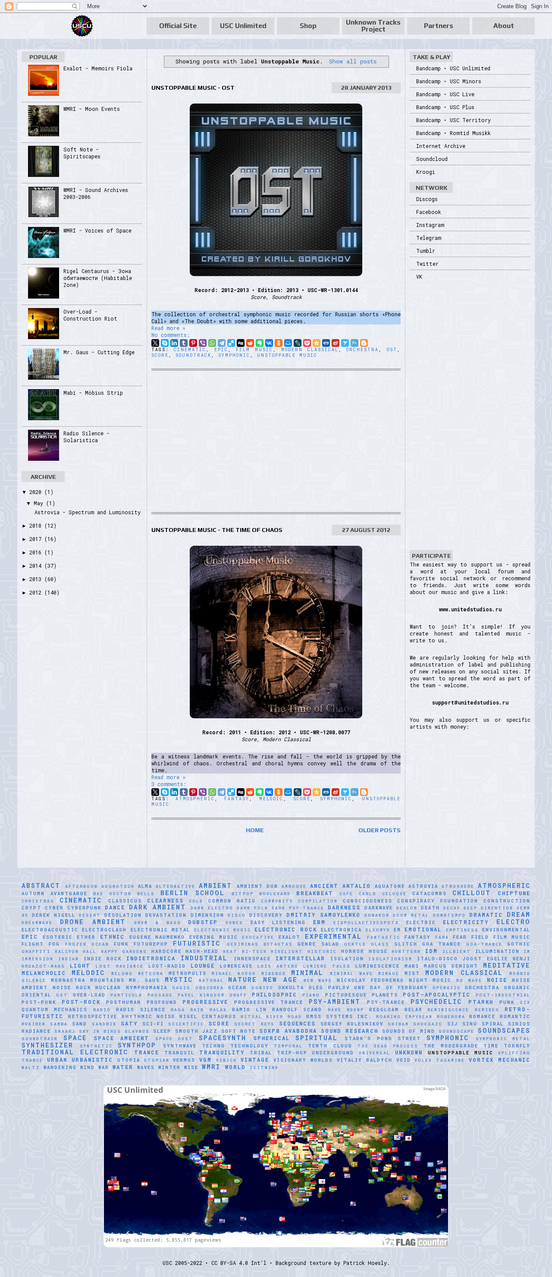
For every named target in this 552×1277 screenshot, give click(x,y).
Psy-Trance (386, 1002)
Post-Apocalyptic (436, 994)
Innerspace (252, 959)
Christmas (38, 901)
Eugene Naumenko (157, 937)
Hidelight (287, 951)
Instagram (430, 224)
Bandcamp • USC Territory (453, 119)
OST (392, 349)
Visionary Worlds (303, 1060)
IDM (431, 950)
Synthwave (180, 1046)
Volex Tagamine (439, 1060)
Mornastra (68, 980)
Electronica (341, 930)
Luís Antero (277, 966)
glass (380, 944)
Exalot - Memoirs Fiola (97, 68)
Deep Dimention (488, 908)
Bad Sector (112, 893)
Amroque (294, 886)
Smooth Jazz (196, 1031)
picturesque (346, 995)
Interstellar (300, 958)
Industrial (204, 958)
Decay (451, 908)
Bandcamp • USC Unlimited (453, 68)
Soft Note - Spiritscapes (81, 153)
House (378, 951)
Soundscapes (504, 1030)
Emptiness (462, 930)
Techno (213, 1046)
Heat (230, 951)
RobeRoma (451, 1016)
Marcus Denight (451, 966)
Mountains (107, 980)
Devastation (166, 915)
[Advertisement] (276, 441)
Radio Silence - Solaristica (86, 436)
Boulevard (275, 893)
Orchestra (362, 349)
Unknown (409, 1052)
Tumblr (425, 250)
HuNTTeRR (406, 951)
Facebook (428, 211)
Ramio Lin (249, 1010)
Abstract (41, 885)
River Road (284, 1016)
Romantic (515, 1016)
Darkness (344, 907)
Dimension (207, 915)
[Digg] (241, 343)
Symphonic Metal (503, 1038)
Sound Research (349, 1030)
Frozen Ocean (87, 944)
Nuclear (108, 987)
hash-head (202, 951)
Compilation (318, 901)
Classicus (125, 901)
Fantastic (383, 937)
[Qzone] (316, 343)
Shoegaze (427, 1024)
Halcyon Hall (76, 951)
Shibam (398, 1024)
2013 (36, 579)
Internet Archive (440, 145)
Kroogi (425, 171)
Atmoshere (458, 886)
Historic (322, 951)
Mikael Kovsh (234, 973)
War (103, 1067)
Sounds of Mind (408, 1031)
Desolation (123, 915)
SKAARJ (64, 1031)
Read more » (168, 327)
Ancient (324, 885)
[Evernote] (259, 343)
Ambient (215, 885)
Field (480, 937)
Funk (121, 944)
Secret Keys (254, 1024)
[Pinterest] (193, 343)
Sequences (297, 1023)
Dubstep (203, 921)
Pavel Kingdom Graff (212, 995)
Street (409, 1038)
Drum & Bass (157, 922)
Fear (460, 937)
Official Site (178, 26)
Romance (482, 1016)
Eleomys (378, 930)
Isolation (347, 959)
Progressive (205, 1001)
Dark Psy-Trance (298, 908)
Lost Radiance (120, 966)
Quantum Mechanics (55, 1010)
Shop (308, 26)
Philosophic (274, 994)
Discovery (266, 915)
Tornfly (517, 1046)
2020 (36, 491)
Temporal (288, 1046)
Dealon (406, 908)
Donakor (376, 915)
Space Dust (174, 1038)
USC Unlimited (243, 26)
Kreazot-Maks (43, 966)
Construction (506, 901)
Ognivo (262, 988)
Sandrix (104, 1024)
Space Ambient (121, 1038)
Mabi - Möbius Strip (93, 392)
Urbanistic (92, 1059)
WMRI (211, 1067)
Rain (197, 1010)
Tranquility (222, 1052)
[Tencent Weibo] (354, 343)
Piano (311, 995)
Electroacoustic (50, 930)
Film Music (254, 349)
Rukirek (34, 1024)
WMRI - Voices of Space (97, 230)
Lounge (203, 965)
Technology (249, 1046)
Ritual (251, 1016)
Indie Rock (103, 959)
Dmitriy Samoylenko (323, 914)
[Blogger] (364, 343)
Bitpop (243, 893)
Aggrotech (118, 886)
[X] (155, 343)
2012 (36, 592)
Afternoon (81, 886)
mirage (388, 973)
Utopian (156, 1060)
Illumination (497, 951)
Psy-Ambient (335, 1001)
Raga (178, 1010)
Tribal (261, 1053)
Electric (421, 922)
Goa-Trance (484, 944)
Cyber (54, 908)
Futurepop (151, 944)
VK (419, 276)
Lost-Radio (167, 966)
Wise (191, 1067)
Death (430, 908)
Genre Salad (318, 944)
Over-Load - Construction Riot (90, 315)
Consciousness (367, 901)
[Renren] (326, 343)
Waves (146, 1067)
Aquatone (390, 886)
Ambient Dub (257, 886)
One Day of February (390, 987)
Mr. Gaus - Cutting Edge (99, 352)
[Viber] (203, 343)
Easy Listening (278, 922)
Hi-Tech (254, 951)
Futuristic (196, 943)
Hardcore (166, 951)
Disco (237, 915)
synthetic (96, 1046)
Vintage (255, 1059)
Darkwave (378, 908)
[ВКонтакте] (269, 343)
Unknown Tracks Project (373, 25)
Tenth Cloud (330, 1046)
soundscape (456, 1031)
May (40, 503)
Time (491, 1046)
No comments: (170, 334)
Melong (122, 973)
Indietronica (151, 958)
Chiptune (514, 893)
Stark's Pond (368, 1038)
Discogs (427, 198)
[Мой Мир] (288, 343)
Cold (196, 901)
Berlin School (192, 893)
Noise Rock (72, 987)
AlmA (145, 886)
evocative (258, 937)
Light (80, 965)
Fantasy (236, 799)
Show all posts (352, 61)
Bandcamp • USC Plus (445, 107)
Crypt (31, 908)
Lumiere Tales (327, 966)
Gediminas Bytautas (260, 944)
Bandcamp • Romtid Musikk (453, 132)
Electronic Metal (160, 930)
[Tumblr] (184, 343)
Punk (506, 1002)
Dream (518, 914)
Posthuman (123, 1002)
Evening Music (213, 937)
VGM (205, 1059)
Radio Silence (140, 1010)
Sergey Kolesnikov (351, 1024)
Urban (57, 1059)
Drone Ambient (93, 922)
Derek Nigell (53, 915)
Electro (513, 922)
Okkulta (291, 987)
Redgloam (384, 1010)
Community (277, 901)
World (235, 1066)
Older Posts (379, 830)
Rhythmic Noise (149, 1016)
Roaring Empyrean (404, 1016)
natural (211, 980)
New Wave (318, 980)
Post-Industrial (503, 995)
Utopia (128, 1060)
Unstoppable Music (287, 355)
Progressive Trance (269, 1002)
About (503, 26)
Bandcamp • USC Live (445, 94)
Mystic (179, 979)
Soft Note (238, 1031)
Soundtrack (193, 355)
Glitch (406, 944)
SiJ (452, 1024)
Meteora (150, 973)
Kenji (521, 959)
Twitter (427, 263)
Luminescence (377, 966)
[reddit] (250, 343)
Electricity (466, 921)
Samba (59, 1024)
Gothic (518, 944)
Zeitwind (264, 1067)
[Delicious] (231, 343)
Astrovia (423, 886)
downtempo (449, 915)
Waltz (31, 1067)
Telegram (428, 237)
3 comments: (168, 783)
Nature (242, 979)
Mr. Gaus (144, 980)
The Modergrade (450, 1046)
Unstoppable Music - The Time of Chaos (216, 529)
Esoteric (58, 937)
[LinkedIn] (174, 343)
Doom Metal (411, 915)
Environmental (506, 930)
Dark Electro (212, 908)
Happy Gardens (124, 951)
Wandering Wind (69, 1067)
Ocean (237, 987)
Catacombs (429, 893)
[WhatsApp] (212, 343)
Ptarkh (480, 1001)
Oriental (36, 995)
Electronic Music (222, 930)
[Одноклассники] (278, 343)
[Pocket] (307, 343)
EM (397, 930)
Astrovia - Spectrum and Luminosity (87, 512)
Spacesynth (222, 1038)
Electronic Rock (285, 929)
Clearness (165, 900)
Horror (352, 951)
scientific (186, 1024)
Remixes (487, 1010)
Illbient (456, 951)
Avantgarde (69, 893)
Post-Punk (39, 1002)
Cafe (346, 893)
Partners (438, 26)
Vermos (184, 1060)
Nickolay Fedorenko (370, 980)
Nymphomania (146, 987)
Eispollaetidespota (366, 922)
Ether (86, 937)
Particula (126, 995)
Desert (90, 915)
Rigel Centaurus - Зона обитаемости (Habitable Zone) (97, 277)
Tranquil (179, 1053)
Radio (102, 1010)
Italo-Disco (437, 959)
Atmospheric (195, 799)
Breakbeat (314, 893)
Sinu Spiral (483, 1024)
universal (374, 1053)
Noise (497, 979)
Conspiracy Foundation (437, 901)
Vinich (226, 1060)
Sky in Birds (100, 1031)
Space (75, 1038)
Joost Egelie (485, 959)
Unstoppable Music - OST (193, 87)
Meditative (506, 965)
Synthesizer (47, 1045)
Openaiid (447, 988)
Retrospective (92, 1016)
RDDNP (355, 1010)
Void (403, 1060)
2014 (36, 565)
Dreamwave (37, 922)
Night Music (430, 980)
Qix (525, 1002)
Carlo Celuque (383, 893)
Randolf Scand (297, 1010)
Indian (68, 959)
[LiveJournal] (297, 343)
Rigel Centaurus (207, 1016)
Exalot (290, 937)
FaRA (442, 937)
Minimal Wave (351, 973)
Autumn (33, 893)
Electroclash (104, 930)
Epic (221, 349)
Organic (517, 987)
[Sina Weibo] (335, 343)
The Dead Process (388, 1046)
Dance (115, 907)
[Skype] (165, 343)
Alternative (175, 886)
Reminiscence (448, 1010)
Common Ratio (232, 901)
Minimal (307, 973)
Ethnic (112, 936)
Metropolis (188, 973)
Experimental (333, 936)
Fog (54, 944)
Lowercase (236, 966)
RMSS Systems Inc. (339, 1016)
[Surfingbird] (345, 343)
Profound (162, 1002)
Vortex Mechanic (499, 1059)
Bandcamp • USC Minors (448, 81)
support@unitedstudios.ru (470, 702)
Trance (146, 1052)
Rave (335, 1010)
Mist (412, 973)
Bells (146, 893)
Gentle (355, 944)
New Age (280, 979)
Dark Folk (252, 908)
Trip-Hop (292, 1053)
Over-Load (89, 995)
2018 (36, 525)
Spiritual (316, 1038)
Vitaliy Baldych (364, 1060)
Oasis (181, 988)
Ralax (218, 1010)
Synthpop (137, 1045)
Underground (333, 1053)
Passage (160, 995)
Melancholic (44, 972)
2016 (36, 552)
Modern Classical (310, 349)
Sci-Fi (153, 1024)
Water (123, 1066)
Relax (413, 1010)
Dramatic (486, 914)
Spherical (271, 1038)
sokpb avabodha (288, 1030)
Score (160, 355)
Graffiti (36, 951)
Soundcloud (432, 158)
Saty (129, 1023)
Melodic (271, 799)
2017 (36, 538)
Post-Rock (81, 1001)
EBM (319, 921)
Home (255, 830)
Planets (385, 995)
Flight (33, 944)
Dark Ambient (157, 907)
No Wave (469, 980)
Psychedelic (436, 1001)
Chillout (471, 893)
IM (527, 951)
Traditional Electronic (75, 1052)
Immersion (37, 959)
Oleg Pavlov (329, 987)
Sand (79, 1024)
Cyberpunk (84, 908)
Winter (169, 1067)
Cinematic (190, 349)
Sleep (162, 1031)
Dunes (234, 922)
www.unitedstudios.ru (470, 609)
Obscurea (209, 988)
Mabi (412, 966)
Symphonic (234, 355)
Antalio (356, 885)
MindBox (273, 973)
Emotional (423, 929)
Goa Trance (441, 944)
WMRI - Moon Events (91, 108)
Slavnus (137, 1031)
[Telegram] (222, 343)
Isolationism (390, 959)
